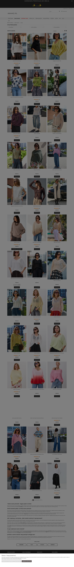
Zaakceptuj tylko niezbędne (7, 561)
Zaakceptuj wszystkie (27, 561)
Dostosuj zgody (18, 561)
